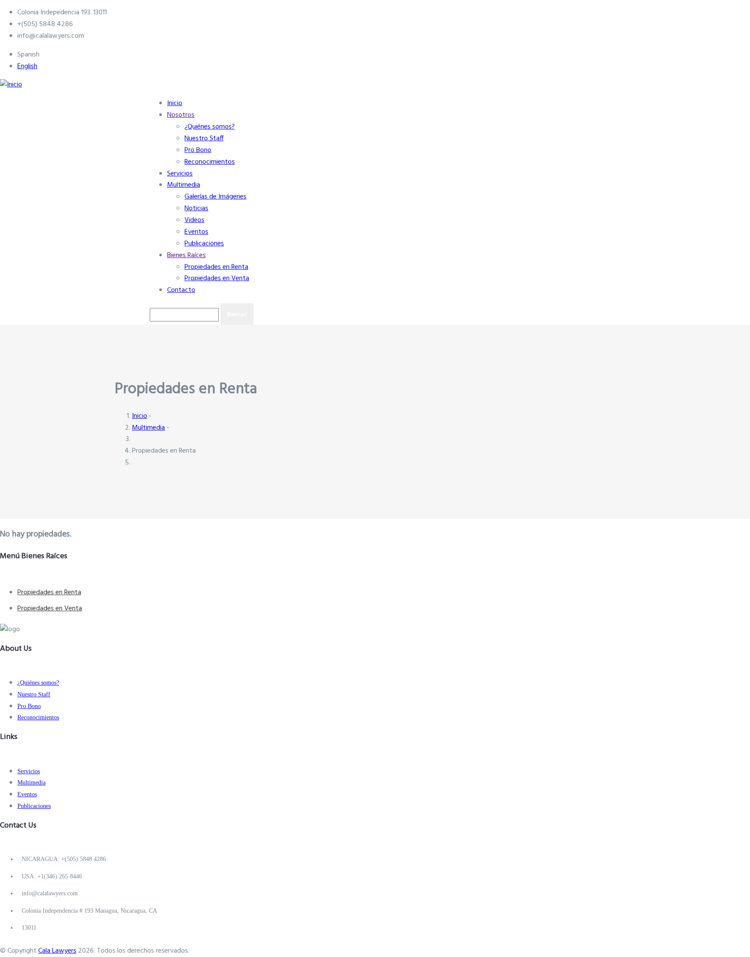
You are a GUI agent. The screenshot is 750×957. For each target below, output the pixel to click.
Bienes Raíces (186, 255)
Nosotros (180, 115)
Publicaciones (204, 243)
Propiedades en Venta (216, 278)
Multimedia (183, 185)
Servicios (180, 173)
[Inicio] (11, 82)
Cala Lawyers (57, 951)
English (27, 66)
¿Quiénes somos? (209, 126)
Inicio (174, 103)
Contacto (181, 290)
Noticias (196, 208)
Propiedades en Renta (216, 267)
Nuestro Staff (204, 138)
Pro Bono (197, 150)
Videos (194, 220)
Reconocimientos (209, 162)
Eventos (196, 232)
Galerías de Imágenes (215, 196)
